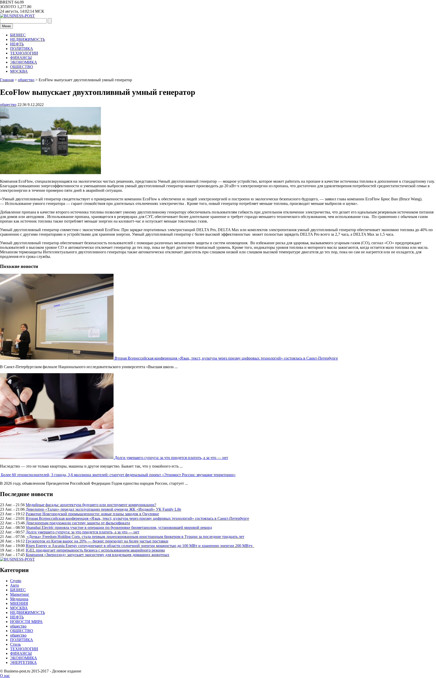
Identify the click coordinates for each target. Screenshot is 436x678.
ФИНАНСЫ (21, 58)
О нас (5, 675)
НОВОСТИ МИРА (26, 621)
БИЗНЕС (18, 35)
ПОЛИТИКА (21, 48)
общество (8, 104)
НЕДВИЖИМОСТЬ (27, 39)
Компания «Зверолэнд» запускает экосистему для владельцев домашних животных (97, 555)
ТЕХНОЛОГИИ (24, 53)
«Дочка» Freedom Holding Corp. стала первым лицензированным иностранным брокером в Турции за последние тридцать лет (135, 536)
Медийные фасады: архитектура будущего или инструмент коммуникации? (91, 505)
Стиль (15, 644)
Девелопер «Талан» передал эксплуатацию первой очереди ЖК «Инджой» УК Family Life (103, 509)
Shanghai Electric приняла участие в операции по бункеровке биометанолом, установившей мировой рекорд (119, 527)
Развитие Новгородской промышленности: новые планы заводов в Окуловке (92, 514)
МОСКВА (19, 71)
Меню (6, 26)
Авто (14, 585)
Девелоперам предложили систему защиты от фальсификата (78, 523)
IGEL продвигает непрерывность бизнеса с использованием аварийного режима (95, 550)
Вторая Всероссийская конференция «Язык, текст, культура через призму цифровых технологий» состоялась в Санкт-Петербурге (226, 358)
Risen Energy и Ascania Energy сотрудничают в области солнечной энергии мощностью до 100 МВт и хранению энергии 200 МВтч (140, 546)
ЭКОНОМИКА (23, 62)
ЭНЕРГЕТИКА (23, 662)
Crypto (15, 581)
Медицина (19, 599)
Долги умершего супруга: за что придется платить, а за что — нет (171, 457)
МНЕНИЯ (19, 603)
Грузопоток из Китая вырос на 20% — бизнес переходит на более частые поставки (97, 541)
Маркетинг (19, 594)
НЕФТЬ (17, 44)
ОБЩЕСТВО (21, 67)
